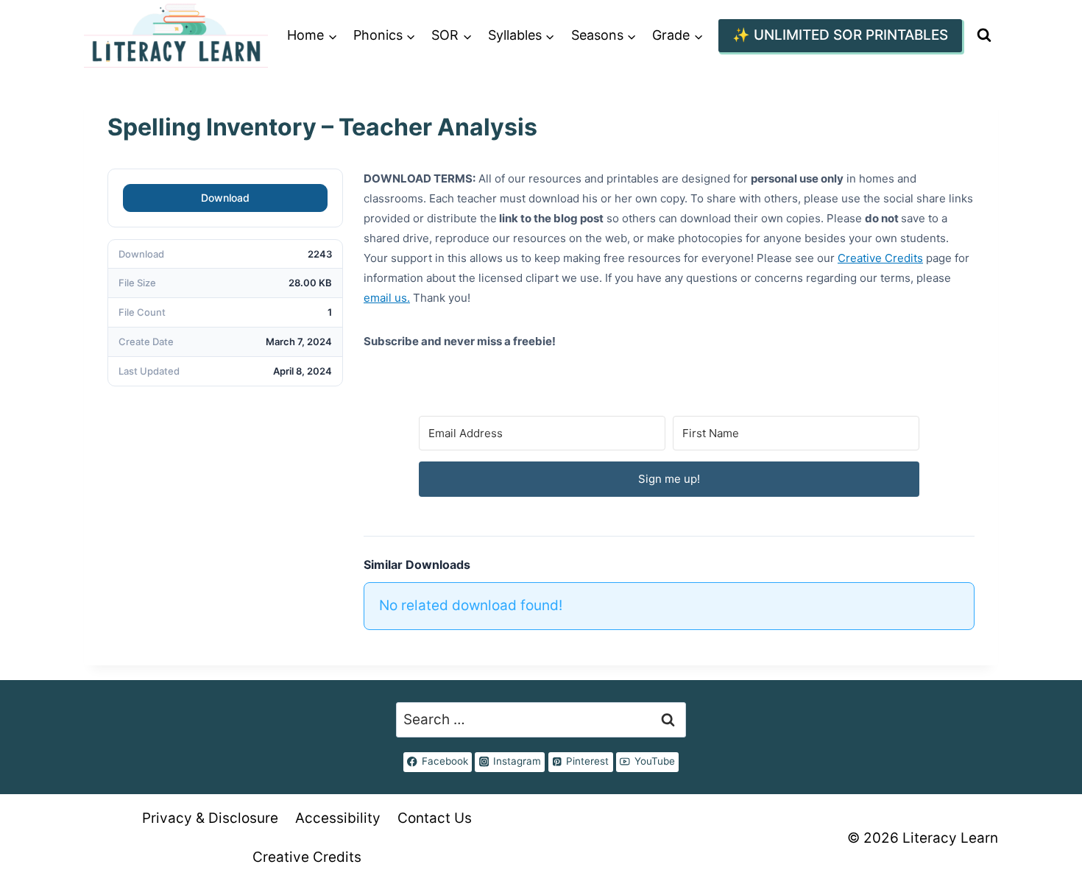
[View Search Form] (983, 35)
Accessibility (338, 818)
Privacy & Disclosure (210, 818)
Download (225, 197)
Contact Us (434, 818)
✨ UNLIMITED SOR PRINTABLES (840, 34)
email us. (387, 298)
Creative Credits (880, 258)
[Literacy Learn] (176, 36)
